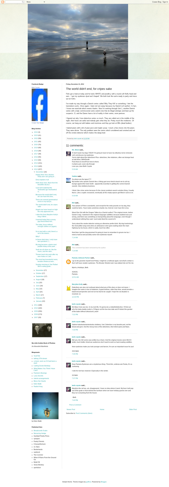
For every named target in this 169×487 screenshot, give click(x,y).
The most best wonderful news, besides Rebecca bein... (47, 260)
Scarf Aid (37, 356)
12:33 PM (75, 297)
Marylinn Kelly (77, 284)
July (37, 283)
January (39, 301)
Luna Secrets (38, 376)
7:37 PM (75, 378)
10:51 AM (75, 277)
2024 (36, 132)
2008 (36, 314)
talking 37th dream (40, 358)
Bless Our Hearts (40, 381)
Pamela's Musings (40, 373)
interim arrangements (41, 378)
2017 (36, 154)
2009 (36, 311)
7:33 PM (75, 330)
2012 (36, 169)
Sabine (74, 176)
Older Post (133, 409)
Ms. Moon (75, 150)
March (38, 295)
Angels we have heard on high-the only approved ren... (47, 210)
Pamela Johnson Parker (81, 258)
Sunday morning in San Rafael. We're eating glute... (47, 265)
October (39, 273)
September (40, 276)
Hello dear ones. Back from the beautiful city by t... (47, 184)
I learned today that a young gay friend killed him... (46, 220)
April (38, 292)
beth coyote (76, 304)
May (37, 289)
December (40, 172)
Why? (38, 236)
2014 (36, 163)
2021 (36, 141)
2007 (36, 317)
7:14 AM (75, 237)
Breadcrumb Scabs (40, 431)
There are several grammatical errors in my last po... (47, 200)
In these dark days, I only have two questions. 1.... (46, 240)
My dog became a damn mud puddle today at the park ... (46, 245)
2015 (36, 160)
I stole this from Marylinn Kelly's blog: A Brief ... (47, 215)
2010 (36, 308)
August (38, 279)
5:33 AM (75, 169)
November (40, 270)
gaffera (88, 482)
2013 (36, 166)
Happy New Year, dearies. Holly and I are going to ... (46, 175)
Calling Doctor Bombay (42, 366)
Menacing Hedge (40, 433)
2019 (36, 148)
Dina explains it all (42, 180)
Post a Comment (75, 405)
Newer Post (71, 409)
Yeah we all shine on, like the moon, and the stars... (46, 250)
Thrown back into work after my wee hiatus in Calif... (47, 255)
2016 (36, 157)
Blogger (103, 482)
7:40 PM (75, 400)
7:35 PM (75, 354)
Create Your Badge (38, 123)
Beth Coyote (36, 87)
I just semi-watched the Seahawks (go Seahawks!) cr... (46, 190)
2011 (36, 305)
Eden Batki (37, 384)
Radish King (38, 386)
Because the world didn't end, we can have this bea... (46, 195)
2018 (36, 151)
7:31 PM (75, 314)
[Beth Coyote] (40, 120)
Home (102, 409)
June (38, 286)
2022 (36, 138)
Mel (73, 203)
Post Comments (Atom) (84, 413)
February (39, 298)
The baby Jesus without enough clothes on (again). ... (46, 226)
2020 (36, 145)
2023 (36, 135)
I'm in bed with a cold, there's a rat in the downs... (46, 232)
